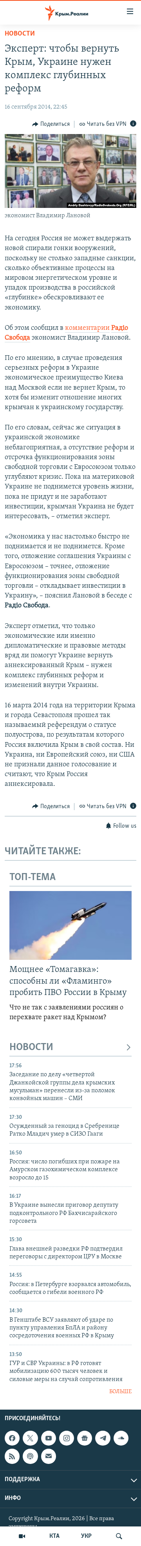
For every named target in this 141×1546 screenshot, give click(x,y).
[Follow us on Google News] (84, 1438)
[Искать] (119, 1536)
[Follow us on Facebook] (12, 1438)
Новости (20, 34)
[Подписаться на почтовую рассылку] (48, 1456)
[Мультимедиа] (22, 1536)
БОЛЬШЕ (120, 1392)
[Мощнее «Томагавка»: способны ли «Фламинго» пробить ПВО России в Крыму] (70, 925)
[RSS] (12, 1456)
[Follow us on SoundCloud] (121, 1438)
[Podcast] (30, 1456)
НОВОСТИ (31, 1047)
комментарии (87, 328)
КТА (54, 1536)
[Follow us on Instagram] (66, 1438)
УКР (86, 1536)
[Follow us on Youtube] (48, 1438)
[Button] (51, 124)
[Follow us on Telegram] (102, 1438)
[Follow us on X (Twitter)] (30, 1438)
